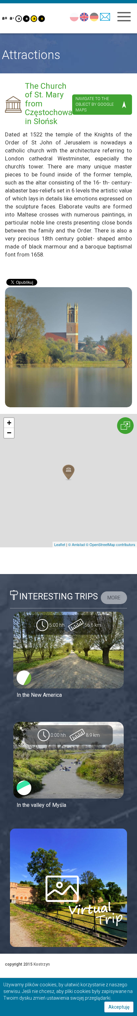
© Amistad (76, 544)
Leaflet (59, 544)
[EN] (83, 16)
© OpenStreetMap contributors (110, 544)
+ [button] (9, 423)
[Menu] (124, 16)
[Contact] (104, 16)
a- (12, 18)
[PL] (73, 16)
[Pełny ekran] (125, 425)
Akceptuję (118, 1007)
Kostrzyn (42, 964)
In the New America (39, 695)
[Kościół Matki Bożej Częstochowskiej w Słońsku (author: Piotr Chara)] (68, 347)
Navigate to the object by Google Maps (94, 104)
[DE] (93, 16)
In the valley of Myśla (41, 805)
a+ (4, 18)
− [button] (9, 433)
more (113, 598)
